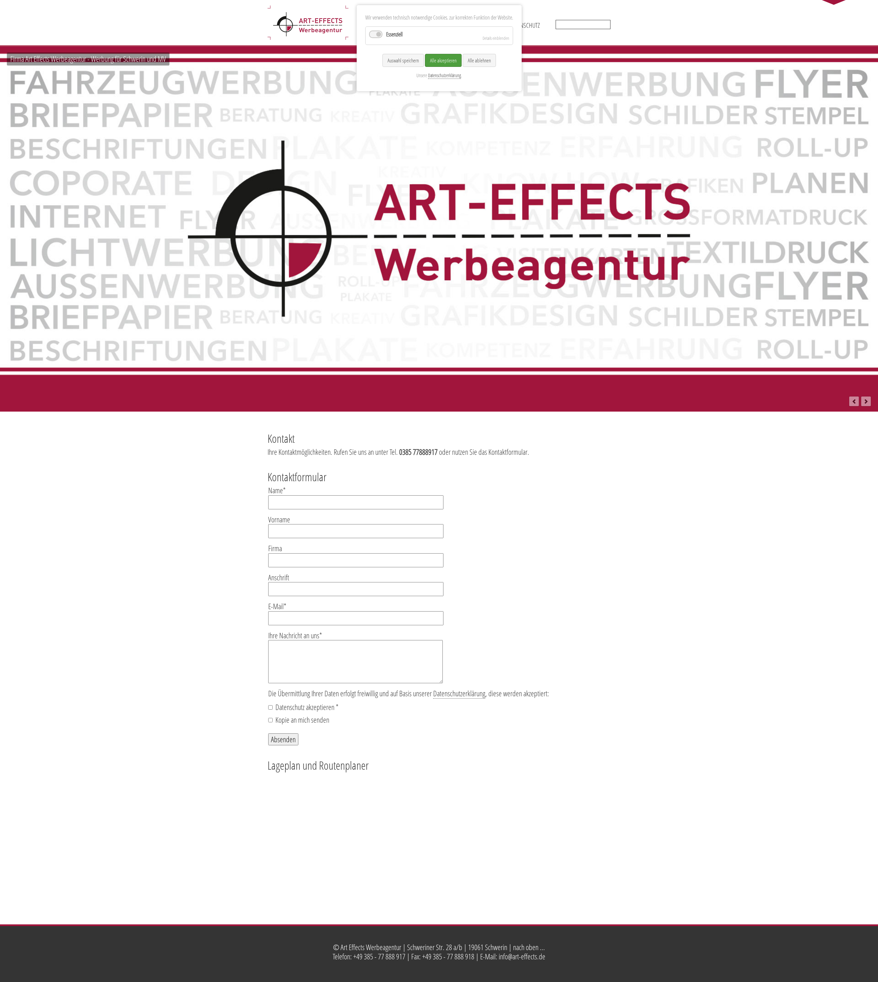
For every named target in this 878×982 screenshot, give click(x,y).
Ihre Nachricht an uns (295, 635)
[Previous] (854, 401)
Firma (275, 548)
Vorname (279, 519)
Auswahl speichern (403, 60)
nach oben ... (529, 947)
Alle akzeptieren (443, 60)
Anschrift (278, 577)
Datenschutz (525, 25)
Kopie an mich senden (302, 719)
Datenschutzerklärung (459, 693)
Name (277, 490)
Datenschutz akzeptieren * (307, 707)
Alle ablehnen (479, 60)
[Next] (866, 401)
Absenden (283, 739)
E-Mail (277, 606)
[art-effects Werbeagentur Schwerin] (308, 35)
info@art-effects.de (522, 956)
